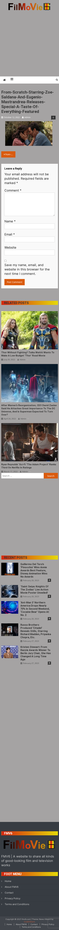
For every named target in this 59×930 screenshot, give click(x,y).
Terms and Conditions (17, 904)
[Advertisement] (29, 43)
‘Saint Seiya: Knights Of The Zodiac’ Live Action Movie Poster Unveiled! (34, 589)
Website (10, 247)
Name (10, 221)
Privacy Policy (12, 898)
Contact (9, 892)
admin (27, 117)
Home (8, 881)
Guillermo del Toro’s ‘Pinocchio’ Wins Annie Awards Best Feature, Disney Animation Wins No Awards (33, 570)
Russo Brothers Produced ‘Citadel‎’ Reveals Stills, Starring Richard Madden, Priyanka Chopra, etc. (35, 631)
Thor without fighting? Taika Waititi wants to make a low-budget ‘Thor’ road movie (27, 354)
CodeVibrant (29, 921)
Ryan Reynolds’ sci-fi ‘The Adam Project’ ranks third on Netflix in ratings (28, 466)
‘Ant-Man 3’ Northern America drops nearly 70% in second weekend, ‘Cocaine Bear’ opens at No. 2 (35, 609)
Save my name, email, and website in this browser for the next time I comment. (27, 269)
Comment (12, 190)
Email (9, 234)
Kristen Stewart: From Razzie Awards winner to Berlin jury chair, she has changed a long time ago (35, 653)
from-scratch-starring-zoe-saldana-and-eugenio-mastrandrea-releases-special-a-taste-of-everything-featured (10, 154)
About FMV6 (11, 886)
